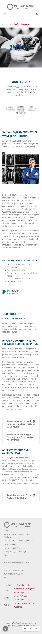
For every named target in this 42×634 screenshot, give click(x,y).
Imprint (7, 531)
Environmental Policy (12, 548)
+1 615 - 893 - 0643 (22, 585)
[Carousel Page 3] (25, 113)
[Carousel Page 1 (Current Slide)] (17, 113)
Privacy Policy (9, 544)
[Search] (37, 14)
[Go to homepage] (21, 7)
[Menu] (5, 14)
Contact (7, 555)
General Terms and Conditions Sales (19, 541)
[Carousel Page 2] (21, 113)
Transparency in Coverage (15, 552)
